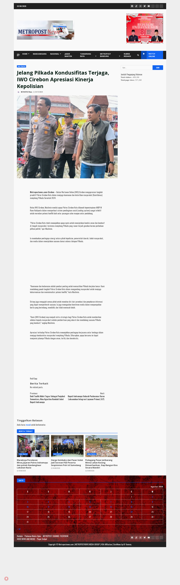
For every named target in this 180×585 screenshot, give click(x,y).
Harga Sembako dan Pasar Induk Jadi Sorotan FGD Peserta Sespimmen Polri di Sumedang (67, 446)
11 (48, 506)
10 (28, 506)
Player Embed (42, 539)
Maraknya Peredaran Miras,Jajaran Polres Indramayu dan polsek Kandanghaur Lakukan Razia (33, 446)
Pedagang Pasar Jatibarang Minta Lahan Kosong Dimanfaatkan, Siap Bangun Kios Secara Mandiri (101, 446)
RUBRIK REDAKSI (127, 55)
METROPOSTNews (26, 92)
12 (69, 506)
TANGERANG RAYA (85, 55)
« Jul (18, 528)
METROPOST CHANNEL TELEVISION (55, 536)
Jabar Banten (21, 66)
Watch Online (152, 55)
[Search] (138, 55)
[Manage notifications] (6, 579)
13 (90, 506)
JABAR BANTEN (68, 55)
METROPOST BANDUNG (105, 55)
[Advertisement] (67, 262)
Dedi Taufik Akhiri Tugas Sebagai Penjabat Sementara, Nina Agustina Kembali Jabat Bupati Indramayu (47, 398)
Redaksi (20, 536)
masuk (28, 424)
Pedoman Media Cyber (33, 536)
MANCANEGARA (40, 54)
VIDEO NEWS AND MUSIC (26, 539)
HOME (24, 54)
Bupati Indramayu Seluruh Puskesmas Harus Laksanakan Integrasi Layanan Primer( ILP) (86, 396)
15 (131, 506)
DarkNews (117, 544)
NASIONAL (54, 54)
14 (111, 506)
